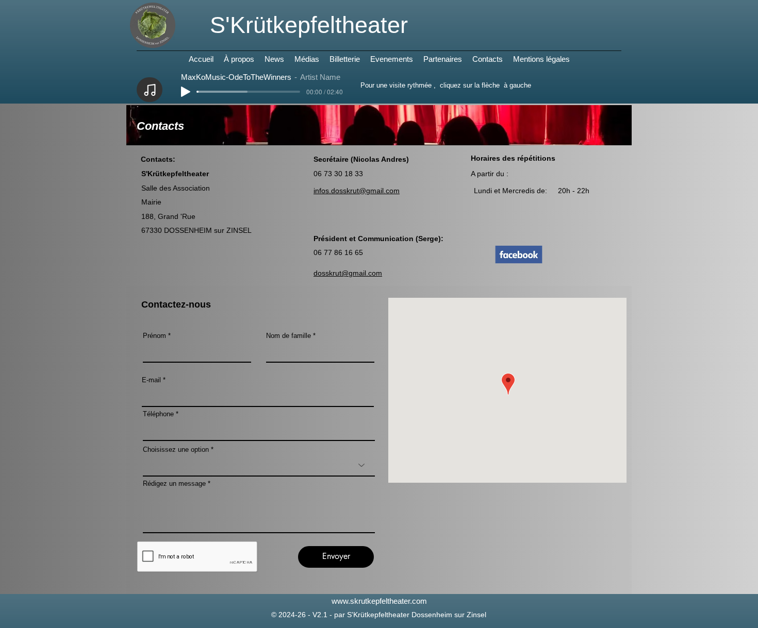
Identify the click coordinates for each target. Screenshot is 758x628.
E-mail (151, 380)
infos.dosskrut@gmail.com (357, 190)
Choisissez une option (176, 449)
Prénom (154, 335)
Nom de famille (288, 335)
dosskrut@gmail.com (348, 273)
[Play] (185, 92)
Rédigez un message (174, 483)
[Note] (149, 89)
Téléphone (158, 414)
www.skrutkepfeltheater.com (379, 601)
